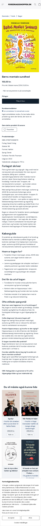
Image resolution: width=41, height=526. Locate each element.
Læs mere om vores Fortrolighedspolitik (15, 510)
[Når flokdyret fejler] (30, 403)
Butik (13, 16)
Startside (5, 16)
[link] (20, 522)
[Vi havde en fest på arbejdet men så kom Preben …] (30, 453)
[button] (20, 4)
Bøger (20, 16)
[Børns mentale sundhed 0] (20, 45)
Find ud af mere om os (10, 513)
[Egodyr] (11, 403)
